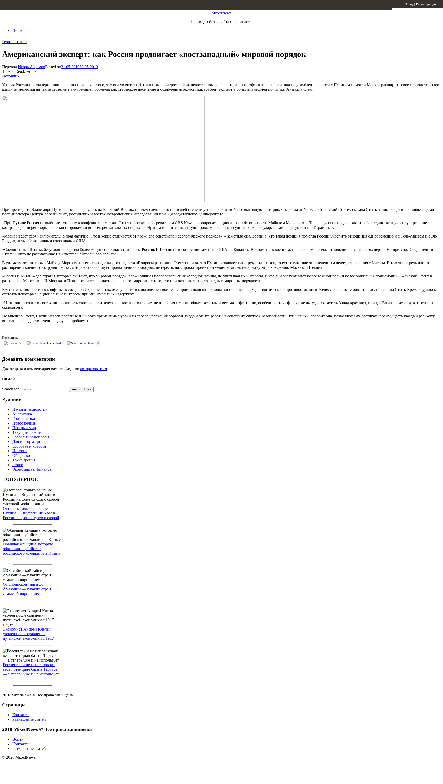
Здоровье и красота (29, 446)
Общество (21, 455)
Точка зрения (23, 460)
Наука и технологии (30, 409)
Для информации (27, 441)
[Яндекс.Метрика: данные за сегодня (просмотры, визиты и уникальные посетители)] (42, 766)
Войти (18, 739)
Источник (10, 76)
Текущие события (27, 432)
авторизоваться (93, 369)
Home (17, 30)
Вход (409, 4)
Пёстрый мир (24, 428)
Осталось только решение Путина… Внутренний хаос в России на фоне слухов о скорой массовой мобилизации (31, 515)
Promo (17, 464)
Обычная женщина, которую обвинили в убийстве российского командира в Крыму (32, 548)
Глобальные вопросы (30, 437)
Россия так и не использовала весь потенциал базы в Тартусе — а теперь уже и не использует (31, 669)
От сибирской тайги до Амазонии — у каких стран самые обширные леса (27, 589)
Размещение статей (29, 719)
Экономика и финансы (32, 469)
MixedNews (221, 13)
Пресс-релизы (24, 423)
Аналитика (22, 414)
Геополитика (13, 41)
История (19, 451)
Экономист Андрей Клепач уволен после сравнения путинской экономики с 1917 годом (28, 636)
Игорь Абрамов (31, 67)
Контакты (20, 715)
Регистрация (426, 4)
